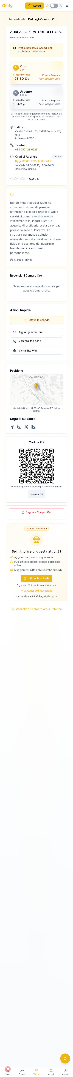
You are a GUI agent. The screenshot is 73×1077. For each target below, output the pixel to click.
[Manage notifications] (8, 1069)
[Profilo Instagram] (19, 427)
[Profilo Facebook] (12, 427)
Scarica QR (36, 494)
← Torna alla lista (15, 19)
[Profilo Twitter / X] (26, 427)
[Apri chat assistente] (65, 1058)
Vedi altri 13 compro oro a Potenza (39, 609)
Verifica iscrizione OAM (22, 37)
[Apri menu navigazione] (67, 5)
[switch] (54, 6)
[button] (36, 72)
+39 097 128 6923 (26, 149)
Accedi (37, 5)
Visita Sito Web (28, 350)
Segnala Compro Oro (39, 512)
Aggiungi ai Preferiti (31, 332)
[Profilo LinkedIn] (33, 427)
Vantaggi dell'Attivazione (38, 590)
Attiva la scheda (39, 319)
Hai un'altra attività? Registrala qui (35, 596)
